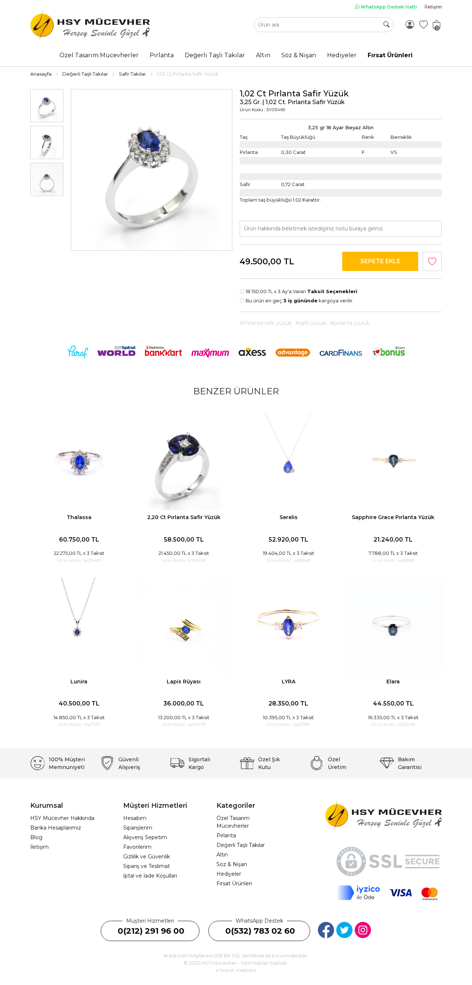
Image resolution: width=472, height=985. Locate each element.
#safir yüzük (310, 323)
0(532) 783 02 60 (260, 931)
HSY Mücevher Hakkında (62, 818)
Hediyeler (228, 874)
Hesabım (134, 818)
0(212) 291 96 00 (151, 931)
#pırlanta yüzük (349, 323)
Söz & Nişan (231, 864)
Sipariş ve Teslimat (146, 866)
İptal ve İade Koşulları (150, 875)
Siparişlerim (137, 827)
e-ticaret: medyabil (236, 970)
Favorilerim (137, 847)
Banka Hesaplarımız (55, 827)
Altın (222, 854)
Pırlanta (226, 835)
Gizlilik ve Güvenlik (146, 856)
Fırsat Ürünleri (234, 883)
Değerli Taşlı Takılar (240, 845)
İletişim (433, 7)
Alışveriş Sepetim (145, 837)
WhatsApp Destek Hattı (388, 7)
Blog (36, 837)
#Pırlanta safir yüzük (266, 323)
